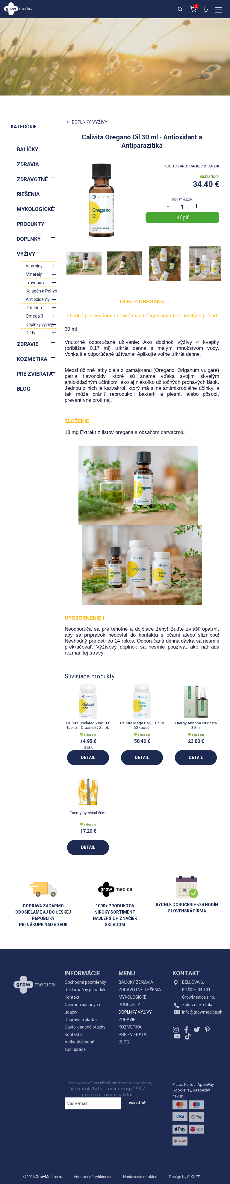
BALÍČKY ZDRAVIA (28, 156)
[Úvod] (34, 971)
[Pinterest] (207, 1029)
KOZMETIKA (32, 359)
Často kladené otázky (85, 1027)
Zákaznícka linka (198, 1004)
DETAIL (88, 757)
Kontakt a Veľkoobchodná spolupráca (79, 1042)
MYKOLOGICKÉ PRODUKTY (35, 216)
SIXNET (193, 1176)
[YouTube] (177, 1036)
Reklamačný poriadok (85, 989)
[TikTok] (187, 1036)
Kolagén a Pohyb (41, 291)
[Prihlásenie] (204, 11)
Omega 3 (34, 316)
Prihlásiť (137, 1103)
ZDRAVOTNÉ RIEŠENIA (32, 186)
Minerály (34, 274)
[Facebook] (186, 1029)
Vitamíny (34, 266)
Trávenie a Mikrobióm (36, 283)
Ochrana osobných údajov (82, 1008)
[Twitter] (197, 1029)
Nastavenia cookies (140, 1176)
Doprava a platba (81, 1019)
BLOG (24, 389)
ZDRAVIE (27, 344)
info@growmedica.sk (202, 1012)
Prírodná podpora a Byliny (41, 308)
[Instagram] (176, 1029)
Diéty (30, 332)
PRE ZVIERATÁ (35, 374)
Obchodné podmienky (85, 982)
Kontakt (72, 997)
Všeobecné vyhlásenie (93, 1176)
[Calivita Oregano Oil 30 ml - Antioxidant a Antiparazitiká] (101, 200)
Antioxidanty (38, 299)
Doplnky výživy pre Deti (39, 325)
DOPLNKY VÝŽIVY (29, 246)
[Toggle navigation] (218, 10)
